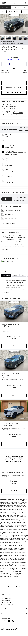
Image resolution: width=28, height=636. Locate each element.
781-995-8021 (18, 113)
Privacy (23, 628)
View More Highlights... (8, 223)
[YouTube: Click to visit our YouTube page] (10, 621)
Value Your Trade (14, 92)
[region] (14, 75)
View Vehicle (14, 345)
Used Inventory (6, 600)
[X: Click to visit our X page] (6, 621)
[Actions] (25, 49)
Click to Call (14, 83)
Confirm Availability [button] (14, 87)
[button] (5, 7)
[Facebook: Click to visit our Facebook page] (2, 621)
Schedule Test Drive (8, 604)
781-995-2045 (13, 115)
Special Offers (6, 602)
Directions (16, 7)
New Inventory (6, 598)
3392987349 (10, 111)
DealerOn (14, 628)
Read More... (5, 249)
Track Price (15, 64)
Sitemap (19, 628)
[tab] (6, 275)
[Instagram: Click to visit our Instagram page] (14, 621)
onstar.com (19, 285)
